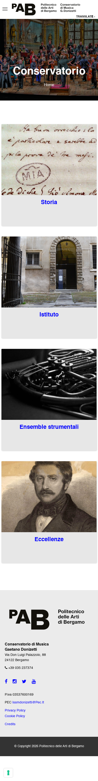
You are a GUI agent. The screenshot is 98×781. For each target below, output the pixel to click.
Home (49, 85)
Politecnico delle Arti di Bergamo (61, 746)
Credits (10, 724)
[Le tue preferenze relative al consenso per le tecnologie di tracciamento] (8, 772)
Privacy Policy (15, 710)
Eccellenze (49, 540)
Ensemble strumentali (49, 427)
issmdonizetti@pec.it (28, 702)
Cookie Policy (15, 716)
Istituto (49, 315)
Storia (49, 203)
